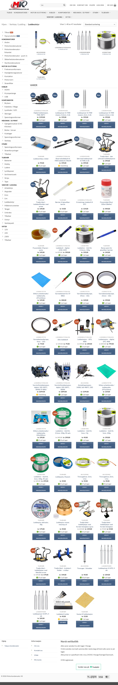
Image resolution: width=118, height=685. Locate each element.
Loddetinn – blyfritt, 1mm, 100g (106, 432)
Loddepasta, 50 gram (62, 477)
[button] (100, 5)
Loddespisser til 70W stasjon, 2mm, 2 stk (84, 114)
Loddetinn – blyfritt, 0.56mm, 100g (85, 249)
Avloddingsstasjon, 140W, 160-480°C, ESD (84, 386)
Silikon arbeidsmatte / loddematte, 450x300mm (41, 433)
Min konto (37, 660)
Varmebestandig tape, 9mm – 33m (41, 340)
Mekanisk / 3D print (81, 13)
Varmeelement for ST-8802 (63, 295)
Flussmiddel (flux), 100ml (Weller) (106, 203)
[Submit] (64, 5)
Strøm (95, 13)
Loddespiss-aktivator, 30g (41, 523)
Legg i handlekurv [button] (41, 125)
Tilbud (9, 13)
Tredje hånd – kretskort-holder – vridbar (62, 569)
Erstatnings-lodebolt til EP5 (84, 203)
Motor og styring (38, 13)
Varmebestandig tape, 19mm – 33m (84, 295)
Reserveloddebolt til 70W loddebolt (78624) (63, 160)
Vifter (68, 17)
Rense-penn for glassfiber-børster (106, 249)
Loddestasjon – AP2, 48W (84, 340)
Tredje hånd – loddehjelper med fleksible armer (41, 570)
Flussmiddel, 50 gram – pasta (41, 249)
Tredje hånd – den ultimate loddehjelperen (106, 157)
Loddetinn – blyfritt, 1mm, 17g (85, 432)
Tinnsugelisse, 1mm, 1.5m (85, 478)
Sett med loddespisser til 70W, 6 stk (84, 160)
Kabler (52, 13)
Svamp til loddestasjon (85, 614)
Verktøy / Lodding (54, 17)
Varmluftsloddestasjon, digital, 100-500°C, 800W (63, 387)
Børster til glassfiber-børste (62, 203)
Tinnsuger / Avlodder (84, 568)
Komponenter (64, 13)
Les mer (63, 622)
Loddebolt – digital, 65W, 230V (63, 249)
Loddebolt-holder (63, 614)
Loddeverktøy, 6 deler (41, 159)
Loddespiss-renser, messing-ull (62, 523)
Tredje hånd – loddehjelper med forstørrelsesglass (106, 524)
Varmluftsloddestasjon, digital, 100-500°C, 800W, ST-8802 (41, 387)
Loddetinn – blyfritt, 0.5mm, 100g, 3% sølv (63, 432)
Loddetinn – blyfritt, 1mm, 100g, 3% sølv (41, 478)
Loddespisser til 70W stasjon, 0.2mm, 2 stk (62, 114)
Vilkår (92, 5)
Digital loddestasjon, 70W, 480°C (41, 114)
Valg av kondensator (12, 646)
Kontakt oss (82, 5)
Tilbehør (105, 13)
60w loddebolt (63, 340)
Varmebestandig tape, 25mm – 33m (106, 295)
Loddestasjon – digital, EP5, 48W (106, 340)
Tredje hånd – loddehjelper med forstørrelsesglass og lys (84, 524)
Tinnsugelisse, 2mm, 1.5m (106, 478)
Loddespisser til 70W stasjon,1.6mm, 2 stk (106, 114)
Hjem (4, 24)
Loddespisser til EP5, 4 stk (41, 615)
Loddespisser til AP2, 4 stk (106, 569)
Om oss (73, 5)
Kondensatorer (20, 13)
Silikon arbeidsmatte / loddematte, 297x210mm (41, 296)
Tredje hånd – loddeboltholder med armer (41, 204)
